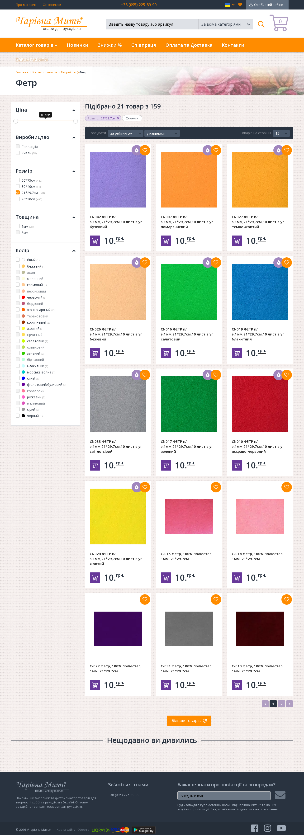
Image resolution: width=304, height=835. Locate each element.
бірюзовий (35, 359)
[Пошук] (261, 24)
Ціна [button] (21, 110)
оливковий (35, 347)
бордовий (34, 303)
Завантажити (32, 59)
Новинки (77, 45)
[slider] (15, 121)
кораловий (35, 391)
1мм (27, 226)
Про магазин (26, 4)
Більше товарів (186, 720)
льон (30, 272)
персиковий (36, 291)
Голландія (30, 146)
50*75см (32, 180)
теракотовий (37, 316)
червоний (36, 297)
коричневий (38, 322)
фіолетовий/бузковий (46, 384)
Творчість (68, 72)
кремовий (36, 285)
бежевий (35, 266)
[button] (230, 4)
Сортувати (97, 133)
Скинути (132, 118)
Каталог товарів (45, 72)
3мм (25, 232)
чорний (34, 416)
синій (32, 378)
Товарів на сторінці (255, 133)
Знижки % (110, 45)
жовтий (34, 328)
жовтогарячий (40, 309)
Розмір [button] (24, 171)
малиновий (35, 403)
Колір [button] (22, 250)
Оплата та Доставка (189, 45)
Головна (22, 72)
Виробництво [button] (32, 137)
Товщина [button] (27, 217)
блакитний (37, 366)
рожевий (35, 397)
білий (32, 260)
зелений (35, 353)
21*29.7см (33, 192)
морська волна (40, 372)
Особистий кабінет (269, 4)
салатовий (37, 341)
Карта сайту (66, 829)
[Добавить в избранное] (145, 150)
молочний (34, 278)
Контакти (233, 45)
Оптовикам (52, 4)
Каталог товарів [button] (35, 45)
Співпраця (143, 45)
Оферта (83, 829)
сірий (32, 409)
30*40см (31, 186)
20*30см (32, 199)
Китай (29, 153)
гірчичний (34, 334)
